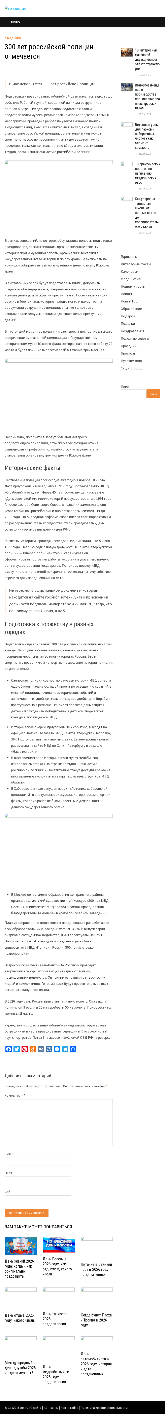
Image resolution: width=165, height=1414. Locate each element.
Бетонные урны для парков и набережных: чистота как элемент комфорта (147, 136)
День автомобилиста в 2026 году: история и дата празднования (96, 1363)
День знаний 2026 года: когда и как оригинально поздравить (19, 1269)
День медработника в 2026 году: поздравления (56, 1374)
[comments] (145, 39)
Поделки (128, 323)
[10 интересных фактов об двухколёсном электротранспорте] (127, 50)
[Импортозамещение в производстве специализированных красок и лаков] (127, 85)
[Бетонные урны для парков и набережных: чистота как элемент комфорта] (127, 125)
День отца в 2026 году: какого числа (20, 1318)
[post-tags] (155, 39)
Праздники (13, 38)
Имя (9, 1154)
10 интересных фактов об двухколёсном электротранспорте (147, 59)
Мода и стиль (131, 279)
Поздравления (132, 331)
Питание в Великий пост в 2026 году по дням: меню (96, 1269)
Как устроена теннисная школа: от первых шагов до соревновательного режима (147, 212)
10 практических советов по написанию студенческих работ (147, 173)
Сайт (8, 1192)
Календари (129, 271)
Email (10, 1173)
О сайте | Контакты (44, 1408)
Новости (127, 293)
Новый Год (129, 301)
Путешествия (131, 360)
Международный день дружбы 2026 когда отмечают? (20, 1367)
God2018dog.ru (18, 1408)
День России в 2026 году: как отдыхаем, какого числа (57, 1266)
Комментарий (16, 1095)
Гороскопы (129, 256)
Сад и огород (131, 368)
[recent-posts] (135, 39)
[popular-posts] (126, 39)
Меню (15, 22)
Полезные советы (135, 338)
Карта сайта (69, 1408)
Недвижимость (133, 286)
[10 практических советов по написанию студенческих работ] (127, 164)
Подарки (128, 316)
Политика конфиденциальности (104, 1408)
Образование (131, 308)
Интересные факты (136, 264)
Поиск (126, 386)
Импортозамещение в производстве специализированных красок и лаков (147, 96)
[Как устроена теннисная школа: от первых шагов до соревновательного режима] (127, 199)
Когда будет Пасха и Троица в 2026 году (96, 1320)
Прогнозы (128, 353)
